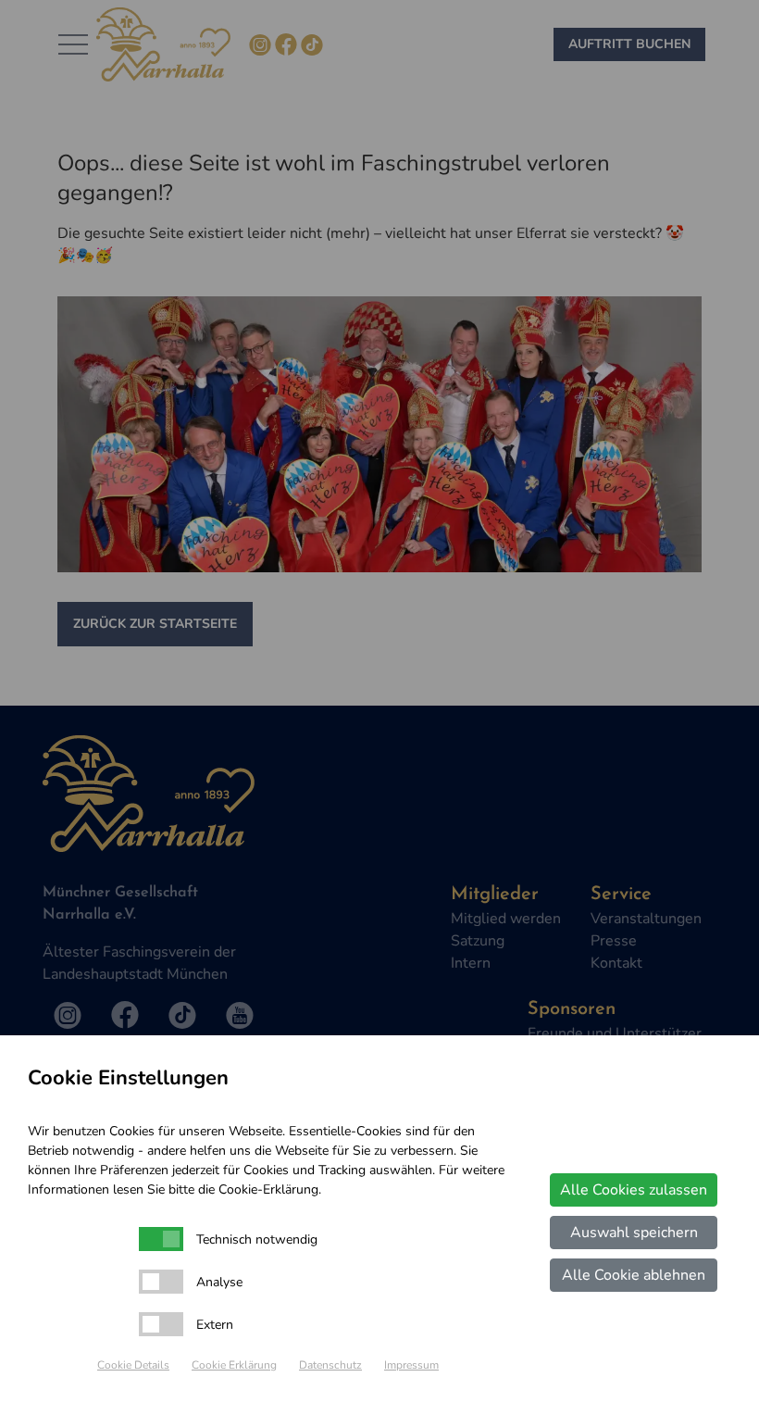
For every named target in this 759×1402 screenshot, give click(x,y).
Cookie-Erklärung (268, 1189)
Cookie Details (133, 1365)
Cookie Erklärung (234, 1365)
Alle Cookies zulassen (633, 1190)
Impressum (411, 1365)
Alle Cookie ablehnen (633, 1275)
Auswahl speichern (634, 1232)
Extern (214, 1324)
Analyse (219, 1282)
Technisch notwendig (256, 1239)
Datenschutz (330, 1365)
